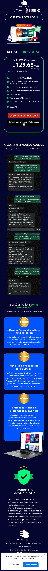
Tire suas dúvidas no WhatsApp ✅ (24, 123)
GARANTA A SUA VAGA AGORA (24, 115)
